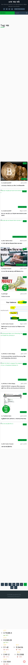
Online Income (5, 296)
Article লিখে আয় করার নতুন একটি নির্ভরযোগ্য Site (12, 271)
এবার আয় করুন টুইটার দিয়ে (6, 446)
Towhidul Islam (7, 416)
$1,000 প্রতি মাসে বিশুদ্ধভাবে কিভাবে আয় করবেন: (11, 243)
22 (21, 584)
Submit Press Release (19, 9)
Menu (4, 13)
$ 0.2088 (20, 654)
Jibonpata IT (17, 596)
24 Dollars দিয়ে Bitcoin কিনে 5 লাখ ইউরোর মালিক (12, 185)
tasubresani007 (7, 183)
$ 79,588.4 (8, 633)
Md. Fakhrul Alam (7, 240)
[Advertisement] (14, 613)
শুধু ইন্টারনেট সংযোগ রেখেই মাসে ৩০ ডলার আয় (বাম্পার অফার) (13, 418)
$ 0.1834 (7, 662)
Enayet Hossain (7, 268)
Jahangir (5, 293)
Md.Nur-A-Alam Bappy (9, 353)
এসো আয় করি (14, 2)
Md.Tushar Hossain (8, 324)
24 (12, 587)
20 (14, 584)
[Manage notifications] (24, 661)
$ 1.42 (6, 647)
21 (17, 584)
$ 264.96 (19, 647)
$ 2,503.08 (8, 640)
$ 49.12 (6, 654)
